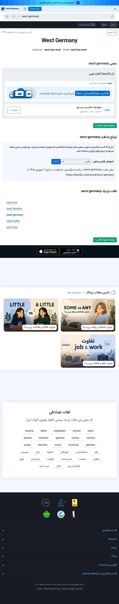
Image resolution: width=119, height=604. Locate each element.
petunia (77, 431)
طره (96, 452)
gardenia (60, 438)
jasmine (28, 438)
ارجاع (104, 24)
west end (12, 202)
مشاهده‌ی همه (74, 292)
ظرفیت (50, 459)
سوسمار (24, 452)
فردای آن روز (74, 466)
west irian (12, 227)
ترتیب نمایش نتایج (85, 25)
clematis (90, 438)
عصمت (82, 459)
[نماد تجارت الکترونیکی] (61, 502)
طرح (22, 459)
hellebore (43, 438)
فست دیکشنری (50, 584)
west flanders (14, 208)
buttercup (73, 445)
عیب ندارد (44, 466)
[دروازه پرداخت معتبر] (74, 502)
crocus (58, 445)
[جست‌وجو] (7, 16)
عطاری (96, 459)
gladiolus (90, 445)
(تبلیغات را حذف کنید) (98, 83)
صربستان (35, 459)
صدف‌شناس (81, 452)
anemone (42, 445)
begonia (29, 431)
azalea (27, 445)
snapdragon (60, 431)
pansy (91, 431)
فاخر (58, 466)
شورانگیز (64, 452)
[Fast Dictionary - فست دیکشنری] (10, 8)
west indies (13, 221)
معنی (113, 24)
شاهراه (50, 452)
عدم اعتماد (66, 459)
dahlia (44, 431)
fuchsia (75, 438)
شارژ (38, 452)
